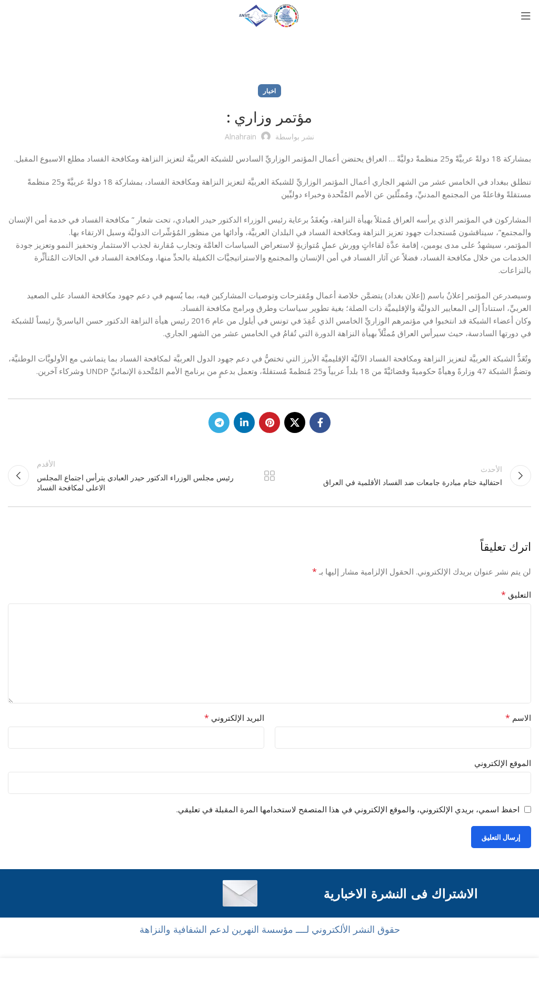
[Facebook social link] (320, 422)
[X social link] (294, 422)
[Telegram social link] (218, 422)
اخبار (269, 90)
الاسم (518, 717)
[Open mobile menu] (525, 15)
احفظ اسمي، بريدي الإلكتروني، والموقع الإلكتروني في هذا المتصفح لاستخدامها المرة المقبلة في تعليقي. (348, 809)
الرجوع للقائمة (269, 475)
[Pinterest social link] (269, 422)
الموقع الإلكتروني (502, 763)
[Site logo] (269, 14)
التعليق (516, 594)
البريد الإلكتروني (234, 717)
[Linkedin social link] (244, 422)
